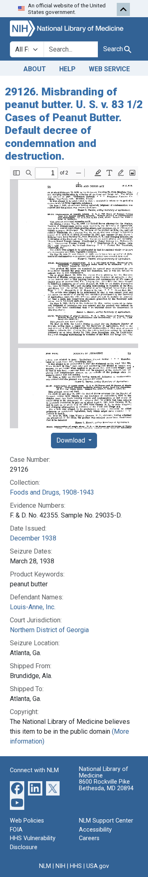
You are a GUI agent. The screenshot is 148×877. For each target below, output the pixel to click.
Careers (89, 838)
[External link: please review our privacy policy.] (17, 788)
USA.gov (97, 866)
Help (67, 69)
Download (71, 440)
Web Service (109, 69)
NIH (60, 866)
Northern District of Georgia (49, 630)
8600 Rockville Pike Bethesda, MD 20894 (106, 785)
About (34, 69)
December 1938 (33, 538)
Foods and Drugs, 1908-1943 (52, 492)
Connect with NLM (34, 770)
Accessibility (95, 829)
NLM (45, 866)
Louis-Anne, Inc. (33, 607)
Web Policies (27, 820)
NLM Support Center (106, 820)
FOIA (16, 829)
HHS (76, 866)
